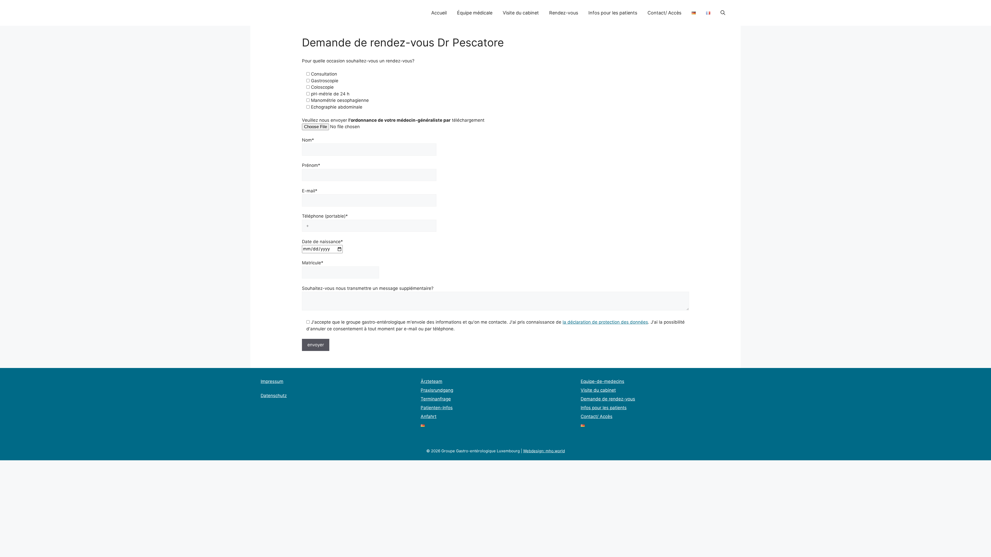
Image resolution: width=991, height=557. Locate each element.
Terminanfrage (436, 399)
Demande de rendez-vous (608, 399)
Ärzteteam (431, 381)
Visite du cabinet (521, 12)
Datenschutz (274, 395)
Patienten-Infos (437, 407)
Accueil (439, 12)
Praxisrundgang (437, 390)
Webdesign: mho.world (544, 450)
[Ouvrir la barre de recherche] (722, 13)
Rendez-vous (563, 12)
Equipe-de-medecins (602, 381)
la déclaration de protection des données (605, 322)
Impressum (272, 381)
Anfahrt (428, 416)
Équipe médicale (474, 12)
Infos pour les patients (612, 12)
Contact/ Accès (664, 12)
